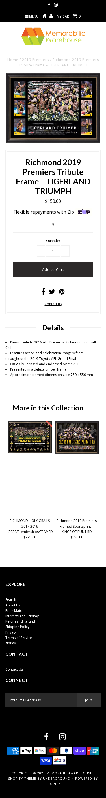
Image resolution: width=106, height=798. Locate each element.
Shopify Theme (22, 778)
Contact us (53, 303)
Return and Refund (20, 621)
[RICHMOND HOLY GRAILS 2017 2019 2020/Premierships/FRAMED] (30, 451)
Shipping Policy (17, 626)
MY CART (69, 16)
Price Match (14, 610)
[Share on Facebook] (43, 292)
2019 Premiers (35, 59)
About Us (12, 605)
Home (12, 59)
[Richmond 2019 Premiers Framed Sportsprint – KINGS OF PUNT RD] (77, 453)
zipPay (10, 643)
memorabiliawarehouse (69, 773)
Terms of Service (18, 637)
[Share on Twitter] (52, 292)
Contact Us (14, 669)
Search (10, 599)
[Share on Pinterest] (62, 292)
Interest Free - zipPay (22, 616)
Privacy (11, 632)
